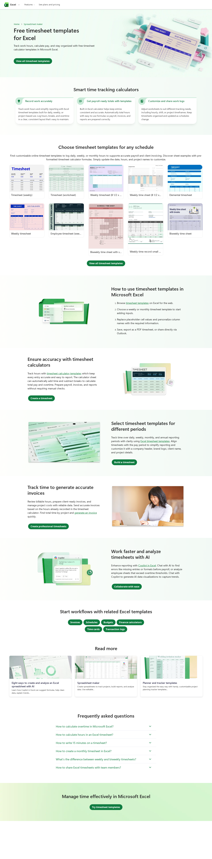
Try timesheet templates (106, 807)
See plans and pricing (49, 4)
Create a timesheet (41, 398)
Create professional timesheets (48, 526)
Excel (13, 4)
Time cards (93, 629)
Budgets (108, 622)
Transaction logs (115, 629)
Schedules (91, 622)
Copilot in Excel (147, 565)
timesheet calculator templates (64, 373)
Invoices (75, 622)
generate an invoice (86, 512)
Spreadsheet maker (33, 24)
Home (16, 24)
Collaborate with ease (126, 586)
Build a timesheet (124, 462)
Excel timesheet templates (155, 441)
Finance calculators (130, 622)
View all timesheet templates (33, 61)
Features (28, 4)
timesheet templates (137, 303)
